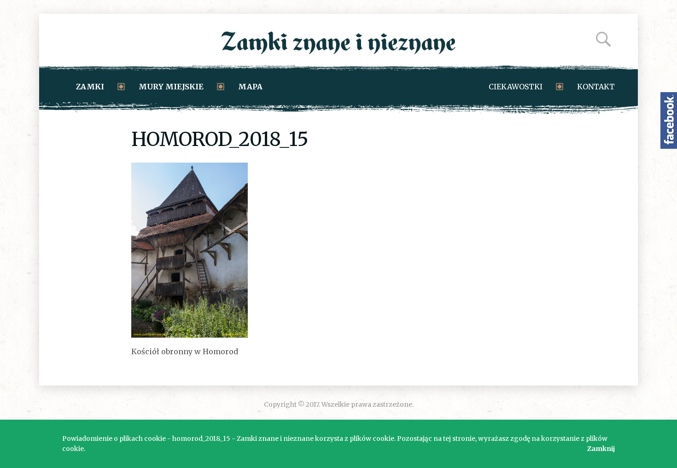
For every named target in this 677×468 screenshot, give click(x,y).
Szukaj (603, 39)
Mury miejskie (171, 86)
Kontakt (596, 86)
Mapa (250, 86)
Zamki (90, 86)
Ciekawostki (516, 86)
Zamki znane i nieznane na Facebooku (668, 120)
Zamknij (601, 449)
